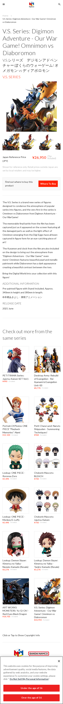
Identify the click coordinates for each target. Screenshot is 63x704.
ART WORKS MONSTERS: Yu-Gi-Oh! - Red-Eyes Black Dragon (16, 610)
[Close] (59, 661)
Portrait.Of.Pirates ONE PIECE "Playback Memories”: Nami (15, 429)
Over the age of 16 (31, 697)
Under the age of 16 (31, 688)
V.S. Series (11, 77)
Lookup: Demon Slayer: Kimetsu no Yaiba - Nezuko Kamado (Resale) (15, 563)
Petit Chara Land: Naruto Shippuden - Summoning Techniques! (47, 429)
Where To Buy (48, 183)
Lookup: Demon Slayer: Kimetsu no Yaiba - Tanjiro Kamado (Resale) (46, 563)
